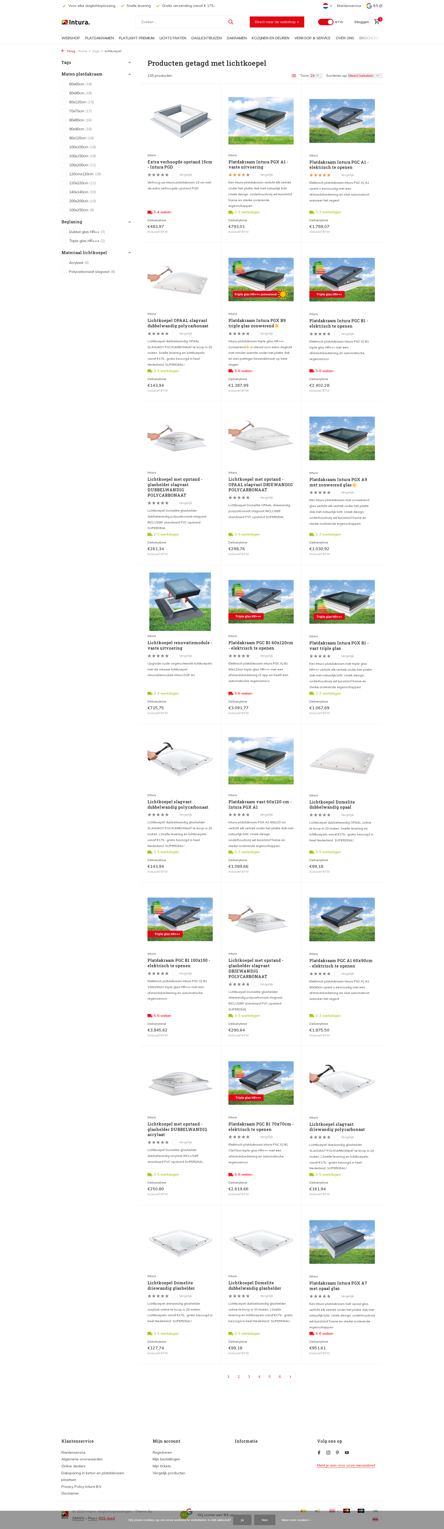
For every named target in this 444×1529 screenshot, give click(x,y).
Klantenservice (349, 5)
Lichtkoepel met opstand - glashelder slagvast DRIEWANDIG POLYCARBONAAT (255, 968)
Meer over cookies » (296, 1520)
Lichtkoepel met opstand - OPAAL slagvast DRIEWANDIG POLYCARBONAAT (260, 485)
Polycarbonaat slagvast (92, 271)
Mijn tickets (162, 1466)
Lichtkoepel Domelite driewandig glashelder (171, 1285)
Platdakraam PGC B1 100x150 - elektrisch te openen (178, 963)
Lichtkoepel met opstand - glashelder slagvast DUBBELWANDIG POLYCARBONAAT (174, 487)
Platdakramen (99, 38)
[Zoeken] (231, 21)
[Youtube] (347, 1453)
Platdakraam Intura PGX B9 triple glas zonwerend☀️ (257, 323)
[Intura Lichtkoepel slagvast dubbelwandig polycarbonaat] (180, 761)
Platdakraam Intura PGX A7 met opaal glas (338, 1286)
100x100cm (82, 147)
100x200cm (82, 165)
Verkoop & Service (312, 38)
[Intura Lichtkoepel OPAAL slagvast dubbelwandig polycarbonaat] (180, 279)
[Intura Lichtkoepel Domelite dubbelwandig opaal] (342, 761)
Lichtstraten (173, 38)
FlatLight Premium (136, 38)
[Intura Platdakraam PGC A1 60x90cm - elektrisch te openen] (342, 919)
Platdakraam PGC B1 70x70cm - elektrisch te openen (261, 1126)
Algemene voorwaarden (82, 1459)
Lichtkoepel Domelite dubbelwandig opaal (332, 804)
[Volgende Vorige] (290, 1377)
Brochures (370, 38)
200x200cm (82, 201)
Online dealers (73, 1466)
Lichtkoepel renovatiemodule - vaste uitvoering (179, 645)
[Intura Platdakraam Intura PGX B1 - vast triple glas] (342, 602)
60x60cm (80, 84)
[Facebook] (319, 1453)
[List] (294, 75)
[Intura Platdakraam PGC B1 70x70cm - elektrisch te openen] (261, 1083)
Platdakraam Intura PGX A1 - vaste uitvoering (258, 164)
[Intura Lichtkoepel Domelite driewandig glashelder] (180, 1242)
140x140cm (82, 192)
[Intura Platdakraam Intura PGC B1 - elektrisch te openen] (342, 279)
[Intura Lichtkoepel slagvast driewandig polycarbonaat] (342, 1083)
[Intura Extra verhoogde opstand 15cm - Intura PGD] (180, 120)
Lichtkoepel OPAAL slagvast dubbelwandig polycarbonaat (177, 323)
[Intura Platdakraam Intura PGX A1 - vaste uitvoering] (261, 120)
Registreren (162, 1452)
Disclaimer (70, 1493)
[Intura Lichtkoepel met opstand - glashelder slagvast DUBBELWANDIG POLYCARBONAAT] (180, 438)
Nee (265, 1520)
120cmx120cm (85, 174)
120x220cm (82, 183)
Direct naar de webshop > (277, 22)
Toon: (305, 75)
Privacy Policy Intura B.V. (81, 1486)
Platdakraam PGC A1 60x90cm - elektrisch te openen (341, 963)
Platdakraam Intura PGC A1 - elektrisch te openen (339, 165)
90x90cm (80, 129)
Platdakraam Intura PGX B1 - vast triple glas (339, 645)
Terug (70, 51)
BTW (339, 22)
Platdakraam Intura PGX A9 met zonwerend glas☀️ (338, 482)
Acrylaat (79, 262)
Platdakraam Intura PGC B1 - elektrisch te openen (338, 323)
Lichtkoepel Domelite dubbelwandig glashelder (254, 1285)
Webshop (70, 38)
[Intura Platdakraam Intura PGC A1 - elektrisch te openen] (342, 120)
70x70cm (80, 111)
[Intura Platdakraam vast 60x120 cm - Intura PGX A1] (261, 761)
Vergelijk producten (169, 1473)
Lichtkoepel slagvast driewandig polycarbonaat (337, 1127)
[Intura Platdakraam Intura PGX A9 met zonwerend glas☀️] (342, 438)
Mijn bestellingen (166, 1459)
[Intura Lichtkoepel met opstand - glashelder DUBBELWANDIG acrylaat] (180, 1083)
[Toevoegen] (204, 229)
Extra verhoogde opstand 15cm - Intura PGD (179, 164)
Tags (96, 51)
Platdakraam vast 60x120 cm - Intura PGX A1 (260, 804)
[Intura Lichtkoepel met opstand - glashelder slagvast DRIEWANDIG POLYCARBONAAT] (261, 919)
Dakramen (237, 38)
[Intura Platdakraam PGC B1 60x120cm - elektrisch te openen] (261, 602)
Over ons (345, 38)
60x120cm (81, 102)
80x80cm (80, 120)
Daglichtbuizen (206, 38)
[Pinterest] (338, 1453)
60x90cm (80, 93)
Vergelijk (185, 175)
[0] (376, 22)
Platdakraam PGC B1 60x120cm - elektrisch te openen (260, 645)
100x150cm (82, 156)
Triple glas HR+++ (87, 240)
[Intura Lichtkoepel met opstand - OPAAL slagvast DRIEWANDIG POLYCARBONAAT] (261, 438)
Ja (242, 1520)
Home (82, 51)
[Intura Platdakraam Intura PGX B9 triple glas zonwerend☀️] (261, 279)
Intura (151, 155)
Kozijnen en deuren (270, 38)
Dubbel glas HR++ (87, 231)
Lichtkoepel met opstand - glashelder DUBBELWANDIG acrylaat (177, 1129)
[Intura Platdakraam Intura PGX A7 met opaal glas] (342, 1242)
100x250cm (81, 210)
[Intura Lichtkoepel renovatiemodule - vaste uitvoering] (180, 602)
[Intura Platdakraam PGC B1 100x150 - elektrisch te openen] (180, 919)
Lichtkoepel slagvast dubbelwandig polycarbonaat (177, 804)
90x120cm (81, 138)
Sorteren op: (337, 75)
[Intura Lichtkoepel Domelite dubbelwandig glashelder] (261, 1242)
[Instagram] (328, 1453)
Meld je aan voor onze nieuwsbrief (346, 1465)
